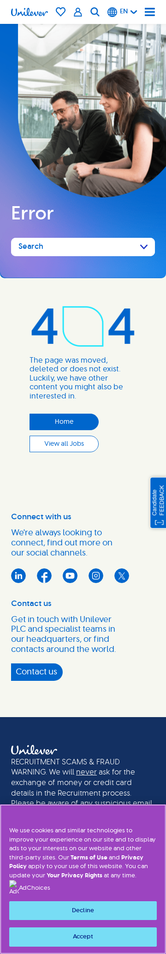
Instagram (96, 575)
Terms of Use (89, 858)
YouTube (70, 575)
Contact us (36, 672)
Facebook (44, 575)
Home (64, 422)
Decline (83, 911)
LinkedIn (18, 575)
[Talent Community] (78, 12)
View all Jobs (64, 444)
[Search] (95, 12)
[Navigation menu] (150, 12)
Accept (83, 937)
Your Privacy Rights (74, 876)
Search (30, 246)
